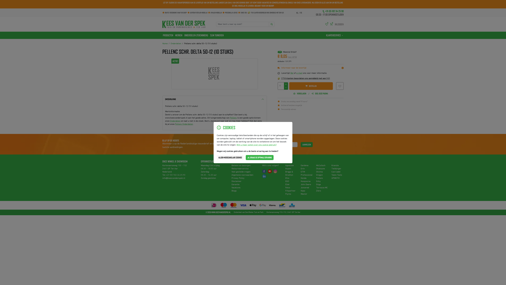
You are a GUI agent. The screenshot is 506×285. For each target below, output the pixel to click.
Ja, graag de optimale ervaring (259, 157)
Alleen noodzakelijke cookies (230, 157)
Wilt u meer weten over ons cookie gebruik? (257, 145)
